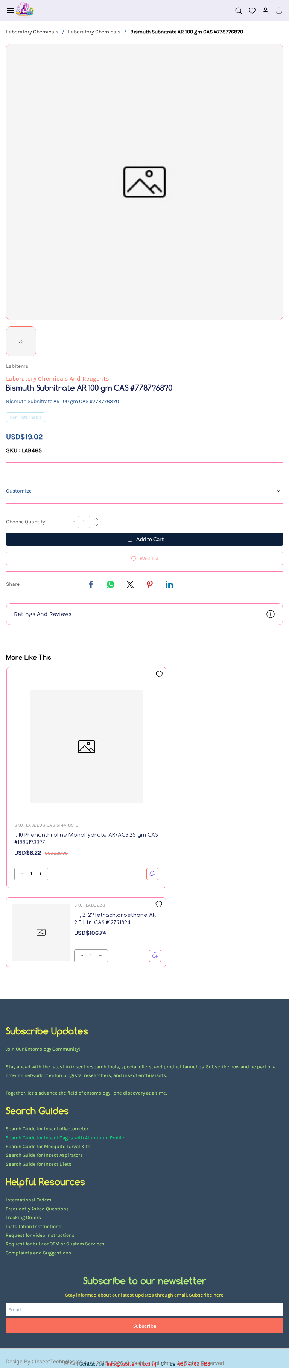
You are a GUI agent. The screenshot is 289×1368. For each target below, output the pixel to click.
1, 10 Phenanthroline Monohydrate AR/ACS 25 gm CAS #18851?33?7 (86, 838)
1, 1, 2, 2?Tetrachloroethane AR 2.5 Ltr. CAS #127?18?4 (115, 918)
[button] (249, 10)
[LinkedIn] (169, 584)
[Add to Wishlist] (159, 674)
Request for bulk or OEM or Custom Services (55, 1244)
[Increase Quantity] (96, 519)
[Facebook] (91, 584)
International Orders (29, 1200)
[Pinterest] (149, 584)
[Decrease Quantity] (96, 525)
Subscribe (144, 1326)
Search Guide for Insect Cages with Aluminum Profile (65, 1138)
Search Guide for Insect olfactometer (47, 1128)
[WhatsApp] (110, 584)
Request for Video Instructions (40, 1235)
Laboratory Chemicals (32, 32)
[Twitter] (130, 584)
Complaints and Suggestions (38, 1253)
